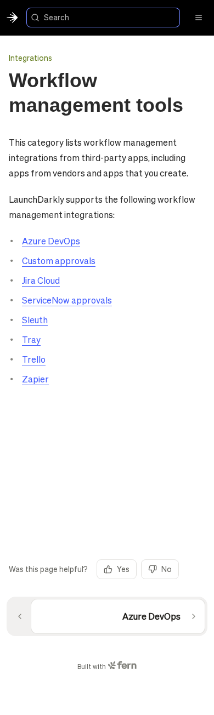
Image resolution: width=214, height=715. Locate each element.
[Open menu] (199, 17)
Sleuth (35, 319)
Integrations (30, 57)
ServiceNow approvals (67, 300)
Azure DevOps (51, 241)
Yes (123, 569)
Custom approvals (58, 260)
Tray (31, 339)
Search (56, 17)
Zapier (35, 379)
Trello (34, 359)
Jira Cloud (41, 280)
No (166, 569)
